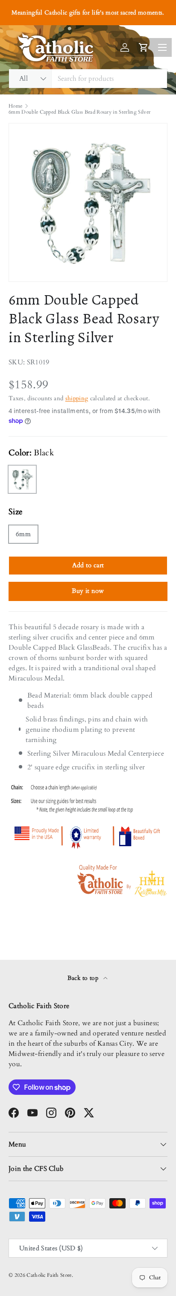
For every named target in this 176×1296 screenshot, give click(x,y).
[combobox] (88, 78)
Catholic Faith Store (48, 1275)
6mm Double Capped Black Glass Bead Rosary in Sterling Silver (79, 111)
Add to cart (88, 565)
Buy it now (88, 590)
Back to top (83, 978)
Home (15, 105)
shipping (76, 398)
